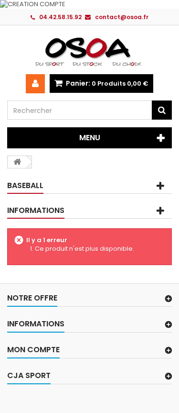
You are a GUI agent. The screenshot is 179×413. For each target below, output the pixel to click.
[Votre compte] (35, 83)
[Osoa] (89, 51)
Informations (35, 210)
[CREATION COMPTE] (89, 4)
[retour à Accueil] (17, 162)
